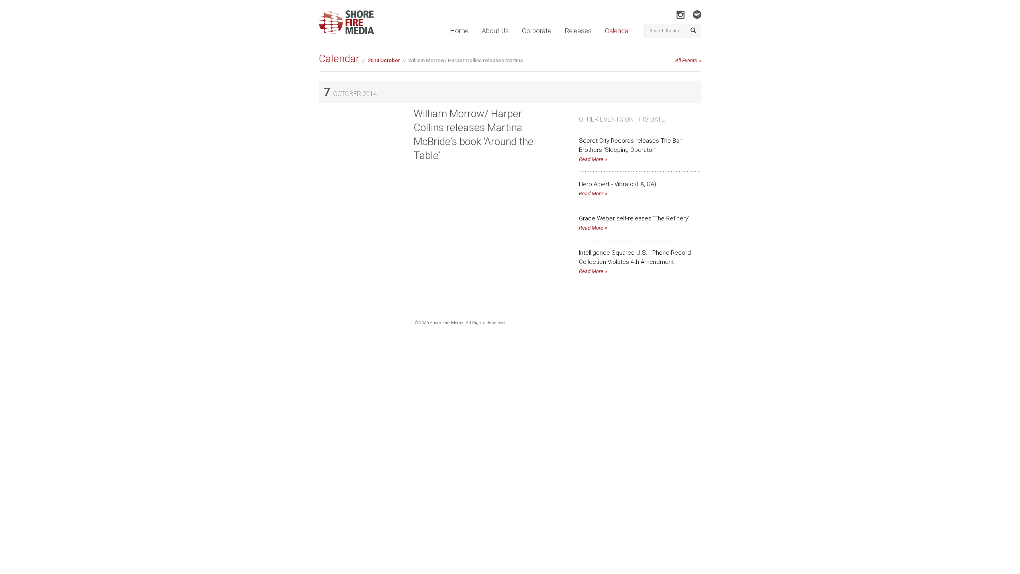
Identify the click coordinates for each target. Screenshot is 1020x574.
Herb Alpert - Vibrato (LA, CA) (617, 184)
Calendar (617, 31)
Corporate (536, 31)
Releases (578, 31)
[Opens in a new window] (680, 14)
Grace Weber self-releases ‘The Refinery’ (634, 218)
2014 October (384, 60)
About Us (495, 31)
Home (459, 31)
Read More (591, 159)
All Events (686, 60)
